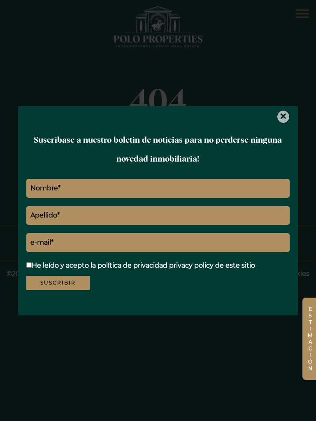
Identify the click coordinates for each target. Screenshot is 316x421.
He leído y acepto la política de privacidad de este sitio (143, 265)
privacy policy (191, 265)
